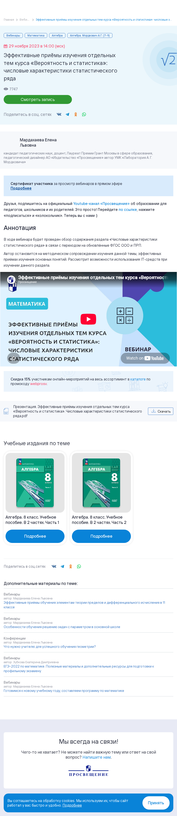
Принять (156, 802)
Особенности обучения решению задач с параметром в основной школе (62, 627)
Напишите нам (97, 757)
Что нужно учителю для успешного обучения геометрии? (50, 646)
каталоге (138, 379)
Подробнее (21, 188)
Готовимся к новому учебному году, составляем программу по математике (64, 690)
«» (101, 203)
